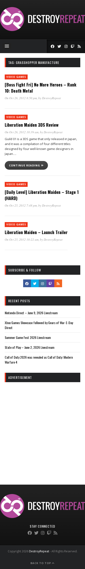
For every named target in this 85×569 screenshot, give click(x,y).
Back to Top (41, 563)
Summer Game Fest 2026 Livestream (28, 337)
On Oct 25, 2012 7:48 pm (21, 205)
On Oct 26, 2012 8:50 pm (21, 98)
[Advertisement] (42, 429)
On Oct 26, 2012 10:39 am (21, 132)
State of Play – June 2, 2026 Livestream (29, 347)
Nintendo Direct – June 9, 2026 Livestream (31, 312)
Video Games (16, 76)
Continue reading (25, 165)
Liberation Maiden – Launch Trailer (36, 232)
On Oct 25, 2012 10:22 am (21, 239)
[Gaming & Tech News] (42, 29)
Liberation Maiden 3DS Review (32, 125)
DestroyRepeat (51, 98)
